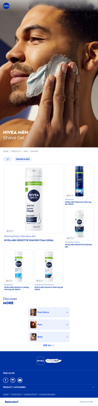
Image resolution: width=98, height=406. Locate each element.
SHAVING (34, 151)
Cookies (6, 394)
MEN (26, 151)
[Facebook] (5, 380)
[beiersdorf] (11, 402)
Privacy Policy (16, 394)
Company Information (47, 394)
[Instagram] (12, 380)
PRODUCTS (16, 151)
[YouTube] (19, 380)
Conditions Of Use (30, 394)
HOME (5, 151)
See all (47, 345)
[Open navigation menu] (91, 6)
